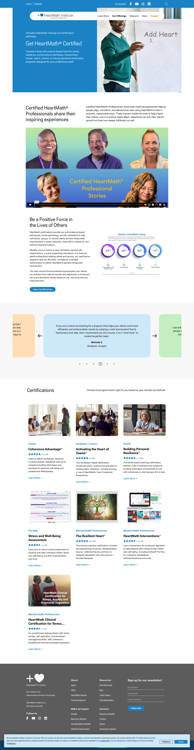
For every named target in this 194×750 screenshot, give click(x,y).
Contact (103, 719)
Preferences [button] (11, 743)
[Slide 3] (93, 364)
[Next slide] (153, 335)
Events (102, 724)
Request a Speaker (107, 714)
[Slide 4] (100, 364)
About (73, 685)
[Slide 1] (80, 364)
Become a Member (79, 719)
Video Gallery (105, 695)
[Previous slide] (39, 335)
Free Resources (106, 685)
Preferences (166, 742)
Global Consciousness (80, 729)
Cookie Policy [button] (105, 741)
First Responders (107, 700)
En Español (120, 4)
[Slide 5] (107, 364)
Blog (101, 690)
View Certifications (42, 289)
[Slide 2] (87, 364)
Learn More (34, 477)
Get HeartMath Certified (81, 724)
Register (38, 4)
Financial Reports (78, 700)
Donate (154, 16)
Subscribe (136, 708)
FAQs (73, 690)
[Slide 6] (114, 364)
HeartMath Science (79, 695)
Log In (29, 4)
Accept (181, 742)
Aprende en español (108, 729)
